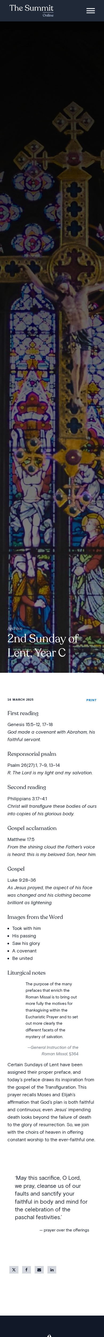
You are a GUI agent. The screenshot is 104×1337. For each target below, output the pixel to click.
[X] (13, 1270)
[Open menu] (90, 11)
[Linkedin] (52, 1270)
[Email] (39, 1270)
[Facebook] (26, 1270)
